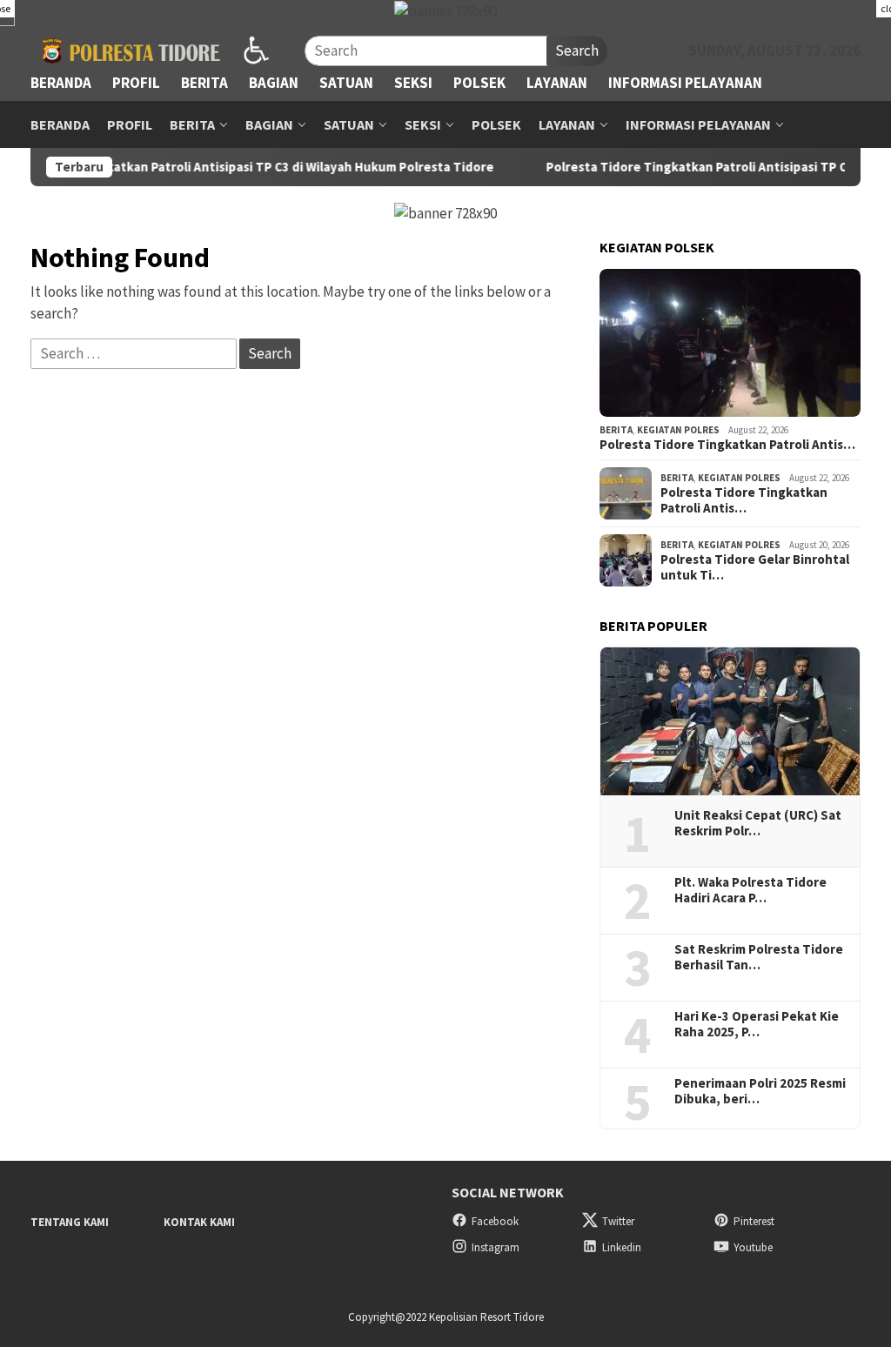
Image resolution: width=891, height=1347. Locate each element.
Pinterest (754, 1221)
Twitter (618, 1221)
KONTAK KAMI (199, 1222)
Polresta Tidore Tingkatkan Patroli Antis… (727, 444)
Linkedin (621, 1247)
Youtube (753, 1247)
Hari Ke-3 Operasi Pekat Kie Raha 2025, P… (756, 1024)
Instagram (495, 1247)
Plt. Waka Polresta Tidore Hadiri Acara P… (750, 890)
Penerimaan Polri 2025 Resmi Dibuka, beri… (760, 1091)
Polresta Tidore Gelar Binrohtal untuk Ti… (754, 567)
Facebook (495, 1221)
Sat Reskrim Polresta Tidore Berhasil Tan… (758, 957)
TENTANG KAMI (69, 1222)
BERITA (616, 430)
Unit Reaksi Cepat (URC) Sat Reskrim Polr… (757, 823)
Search (577, 50)
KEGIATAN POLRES (678, 430)
